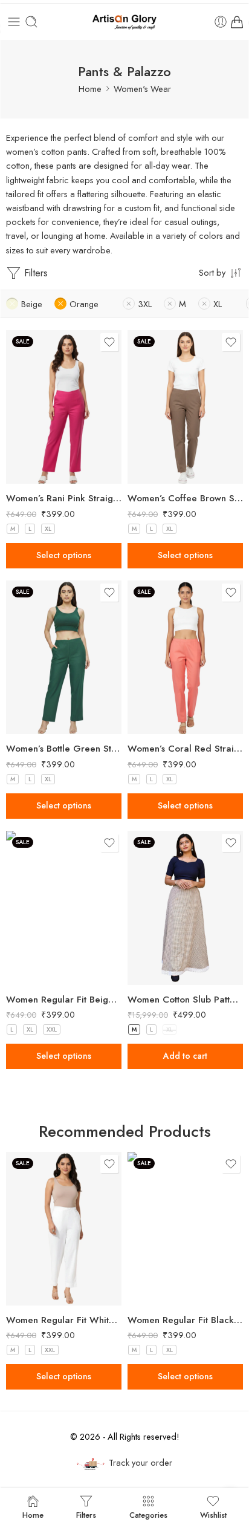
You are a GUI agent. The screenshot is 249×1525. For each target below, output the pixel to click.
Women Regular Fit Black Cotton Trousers (185, 1320)
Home (90, 88)
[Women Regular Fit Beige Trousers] (63, 908)
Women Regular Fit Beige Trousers (63, 999)
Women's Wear (142, 88)
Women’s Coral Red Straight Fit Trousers (185, 748)
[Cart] (237, 22)
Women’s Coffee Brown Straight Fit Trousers (185, 498)
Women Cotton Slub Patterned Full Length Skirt (185, 999)
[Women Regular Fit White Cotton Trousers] (63, 1229)
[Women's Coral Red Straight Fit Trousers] (185, 657)
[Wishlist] (109, 342)
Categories (148, 1514)
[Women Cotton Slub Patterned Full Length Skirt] (185, 908)
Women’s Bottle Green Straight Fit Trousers (63, 748)
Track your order (140, 1462)
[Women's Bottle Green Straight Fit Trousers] (63, 657)
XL (48, 528)
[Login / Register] (220, 22)
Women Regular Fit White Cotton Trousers (63, 1320)
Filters (34, 273)
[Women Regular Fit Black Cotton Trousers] (185, 1229)
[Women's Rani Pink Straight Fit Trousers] (63, 407)
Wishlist (213, 1514)
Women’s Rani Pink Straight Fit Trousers (63, 498)
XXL (52, 1029)
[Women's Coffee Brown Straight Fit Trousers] (185, 407)
